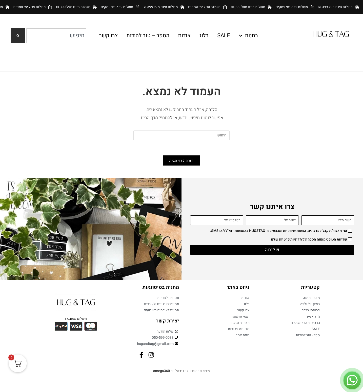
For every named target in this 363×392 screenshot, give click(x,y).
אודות (184, 35)
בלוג (204, 35)
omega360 (161, 370)
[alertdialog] (181, 7)
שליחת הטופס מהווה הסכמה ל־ (309, 239)
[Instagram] (151, 355)
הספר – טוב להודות (147, 35)
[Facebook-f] (141, 355)
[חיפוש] (18, 35)
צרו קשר (108, 35)
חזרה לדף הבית (181, 160)
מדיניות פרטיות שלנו (286, 239)
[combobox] (56, 35)
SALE (223, 35)
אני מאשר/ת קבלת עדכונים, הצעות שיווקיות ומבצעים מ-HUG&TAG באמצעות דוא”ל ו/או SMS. (278, 230)
